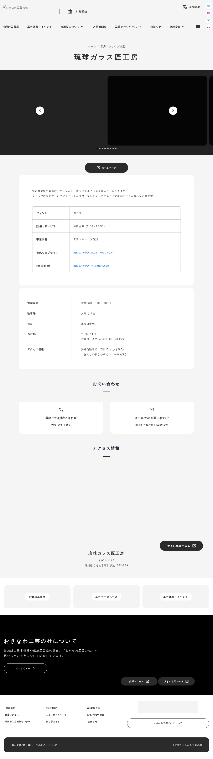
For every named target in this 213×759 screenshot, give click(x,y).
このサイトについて (46, 745)
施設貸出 (178, 26)
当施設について (73, 26)
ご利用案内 (52, 707)
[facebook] (209, 6)
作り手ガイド (53, 721)
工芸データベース (128, 26)
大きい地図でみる (181, 546)
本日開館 (78, 11)
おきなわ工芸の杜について (168, 723)
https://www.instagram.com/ (91, 265)
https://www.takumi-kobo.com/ (93, 252)
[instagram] (209, 13)
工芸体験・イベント (39, 26)
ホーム (92, 46)
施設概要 (10, 707)
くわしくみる (26, 668)
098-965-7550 (61, 424)
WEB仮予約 (93, 707)
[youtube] (209, 27)
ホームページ (106, 168)
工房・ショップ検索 (112, 46)
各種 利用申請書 (95, 714)
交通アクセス (139, 681)
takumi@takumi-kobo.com (152, 424)
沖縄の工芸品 (11, 26)
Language (191, 7)
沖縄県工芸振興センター (18, 721)
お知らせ (155, 26)
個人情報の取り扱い (22, 745)
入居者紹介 (100, 26)
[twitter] (209, 20)
